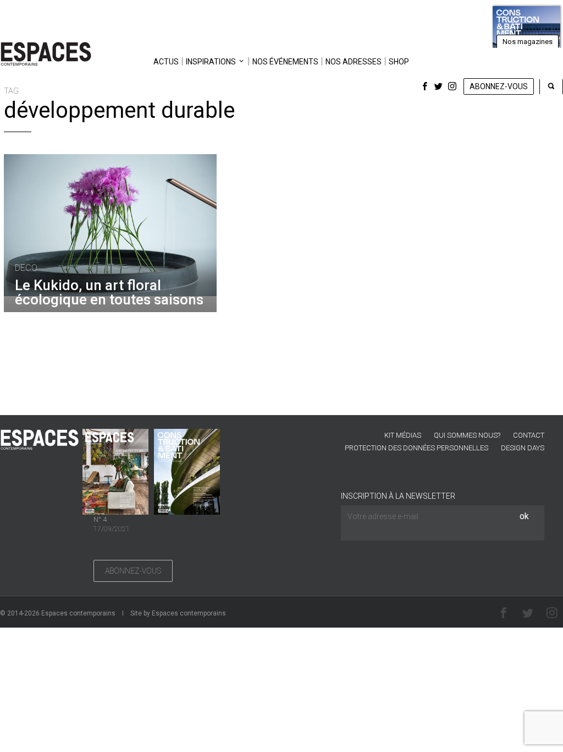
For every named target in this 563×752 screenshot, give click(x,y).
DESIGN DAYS (522, 448)
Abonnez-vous (499, 86)
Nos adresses (353, 61)
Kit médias (402, 435)
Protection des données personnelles (416, 448)
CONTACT (528, 435)
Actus (166, 61)
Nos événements (285, 61)
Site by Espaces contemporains (178, 613)
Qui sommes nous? (467, 435)
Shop (399, 61)
